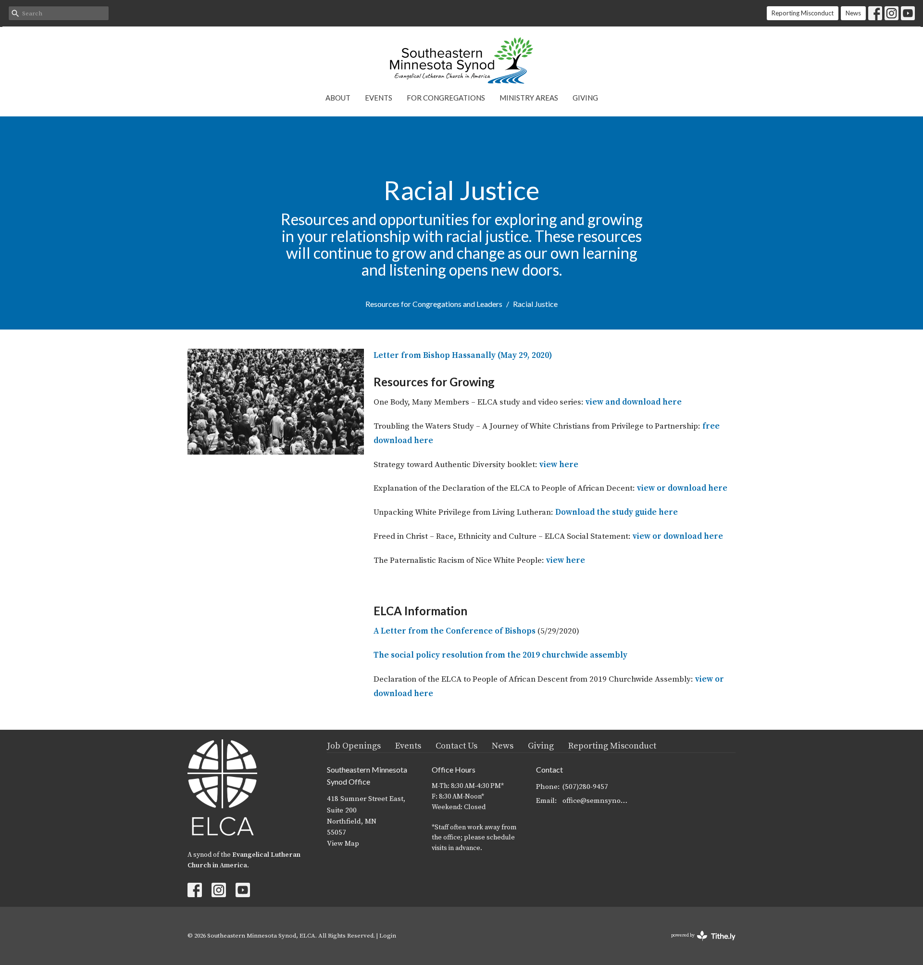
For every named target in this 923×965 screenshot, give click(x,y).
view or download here (682, 488)
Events (378, 97)
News (853, 13)
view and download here (634, 402)
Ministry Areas (528, 97)
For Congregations (446, 97)
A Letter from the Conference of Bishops (455, 631)
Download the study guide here (616, 512)
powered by (697, 943)
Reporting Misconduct (803, 13)
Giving (585, 97)
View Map (343, 843)
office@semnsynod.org (596, 800)
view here (558, 464)
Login (387, 936)
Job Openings (354, 745)
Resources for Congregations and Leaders (433, 303)
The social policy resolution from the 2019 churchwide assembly (500, 655)
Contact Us (456, 745)
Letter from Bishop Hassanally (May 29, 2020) (463, 355)
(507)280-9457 (585, 786)
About (337, 97)
